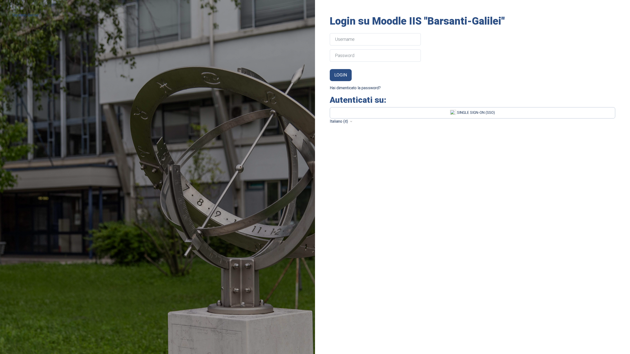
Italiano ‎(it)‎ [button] (339, 121)
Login (340, 75)
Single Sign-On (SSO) (475, 112)
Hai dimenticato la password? (355, 88)
